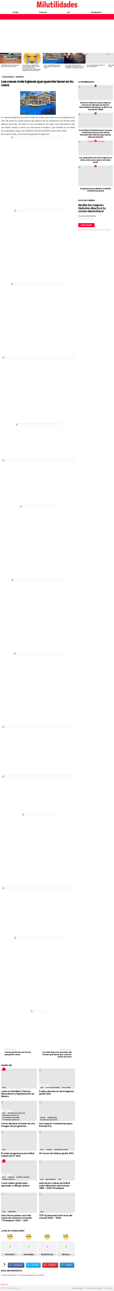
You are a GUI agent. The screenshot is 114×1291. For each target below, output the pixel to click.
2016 (4, 1088)
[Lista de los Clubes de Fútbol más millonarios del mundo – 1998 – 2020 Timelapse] (57, 1170)
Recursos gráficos (10, 1115)
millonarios (51, 1179)
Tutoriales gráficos (11, 1120)
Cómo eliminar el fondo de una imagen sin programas (18, 1125)
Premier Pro (52, 1118)
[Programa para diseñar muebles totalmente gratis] (95, 176)
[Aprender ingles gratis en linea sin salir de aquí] (10, 58)
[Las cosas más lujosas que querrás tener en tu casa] (53, 58)
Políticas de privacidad (94, 1288)
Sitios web (66, 1088)
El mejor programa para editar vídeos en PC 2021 (18, 1154)
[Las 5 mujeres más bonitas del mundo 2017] (96, 58)
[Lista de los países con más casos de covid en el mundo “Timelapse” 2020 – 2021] (19, 1203)
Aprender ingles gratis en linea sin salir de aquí (10, 65)
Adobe (42, 1118)
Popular (42, 12)
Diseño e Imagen (23, 1177)
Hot (68, 12)
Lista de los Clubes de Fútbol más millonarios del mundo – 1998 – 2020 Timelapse (55, 1186)
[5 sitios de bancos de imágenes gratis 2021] (57, 1079)
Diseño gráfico (8, 1179)
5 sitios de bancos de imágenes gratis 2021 (56, 1092)
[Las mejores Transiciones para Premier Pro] (57, 1111)
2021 (42, 1088)
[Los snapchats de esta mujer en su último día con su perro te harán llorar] (75, 58)
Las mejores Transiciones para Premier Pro (55, 1125)
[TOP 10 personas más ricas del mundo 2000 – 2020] (57, 1203)
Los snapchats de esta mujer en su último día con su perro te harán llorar (74, 66)
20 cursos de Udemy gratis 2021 (56, 1153)
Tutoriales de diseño (11, 1118)
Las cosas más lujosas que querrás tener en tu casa (52, 66)
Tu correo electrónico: (87, 216)
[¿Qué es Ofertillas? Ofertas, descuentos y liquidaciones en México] (19, 1079)
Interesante (96, 12)
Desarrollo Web (61, 1150)
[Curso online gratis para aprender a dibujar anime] (19, 1170)
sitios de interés (53, 1088)
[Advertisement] (57, 36)
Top (59, 1179)
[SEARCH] (111, 17)
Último (15, 12)
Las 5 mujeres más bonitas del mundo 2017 (96, 65)
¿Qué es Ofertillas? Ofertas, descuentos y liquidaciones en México (17, 1094)
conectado (20, 1275)
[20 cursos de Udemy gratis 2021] (57, 1141)
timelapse (12, 1212)
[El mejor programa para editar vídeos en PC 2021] (19, 1141)
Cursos (49, 1150)
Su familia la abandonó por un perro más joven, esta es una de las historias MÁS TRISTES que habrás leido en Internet (31, 67)
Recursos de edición (16, 1113)
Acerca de (109, 1288)
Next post (4, 1284)
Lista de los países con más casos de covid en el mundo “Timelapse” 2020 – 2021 (16, 1218)
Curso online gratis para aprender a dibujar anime (15, 1184)
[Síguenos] (106, 17)
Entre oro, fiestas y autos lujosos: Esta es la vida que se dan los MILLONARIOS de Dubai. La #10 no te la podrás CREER (95, 106)
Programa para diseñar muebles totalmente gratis (95, 189)
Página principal (77, 1288)
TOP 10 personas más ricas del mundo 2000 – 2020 (55, 1217)
